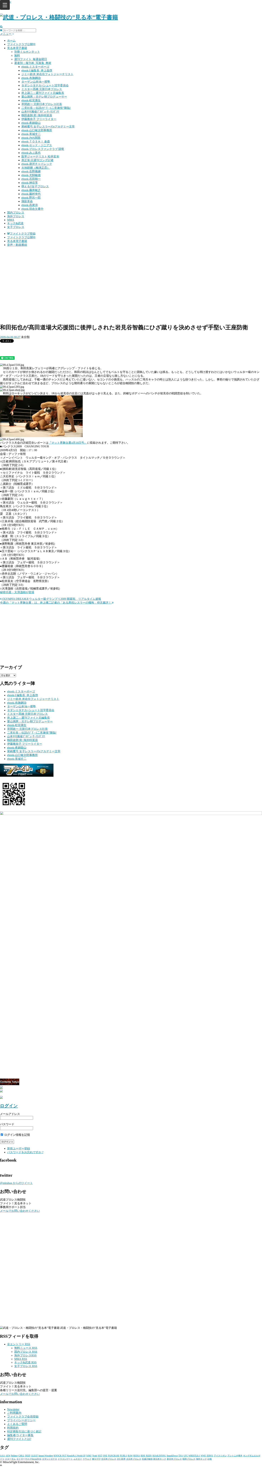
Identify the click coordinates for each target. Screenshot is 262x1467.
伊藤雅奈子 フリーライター (38, 119)
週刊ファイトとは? (19, 1438)
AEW (8, 1455)
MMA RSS (20, 1358)
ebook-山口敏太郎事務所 (36, 130)
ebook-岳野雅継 (31, 171)
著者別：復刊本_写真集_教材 (32, 62)
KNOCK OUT (60, 1455)
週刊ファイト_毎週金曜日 (30, 59)
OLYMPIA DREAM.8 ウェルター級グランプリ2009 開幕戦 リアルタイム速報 (51, 598)
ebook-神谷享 (29, 182)
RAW (130, 1455)
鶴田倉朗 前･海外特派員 (36, 115)
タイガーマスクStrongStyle (28, 1459)
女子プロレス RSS (25, 1366)
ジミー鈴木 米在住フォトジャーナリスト (47, 74)
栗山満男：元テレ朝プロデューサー (44, 96)
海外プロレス (15, 216)
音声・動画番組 (17, 244)
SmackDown (172, 1455)
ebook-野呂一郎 (31, 197)
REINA (136, 1455)
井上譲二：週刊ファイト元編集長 (42, 92)
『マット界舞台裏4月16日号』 (67, 442)
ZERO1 (210, 1455)
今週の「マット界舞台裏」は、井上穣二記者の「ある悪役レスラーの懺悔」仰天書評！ (56, 602)
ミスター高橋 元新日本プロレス (41, 89)
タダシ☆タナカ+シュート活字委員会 (45, 85)
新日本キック (159, 1459)
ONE (105, 1455)
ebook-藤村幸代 (31, 193)
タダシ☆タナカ (49, 1459)
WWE (203, 1455)
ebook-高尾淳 (29, 205)
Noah (94, 1455)
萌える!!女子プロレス (35, 186)
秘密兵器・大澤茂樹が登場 (17, 592)
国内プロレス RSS (25, 1351)
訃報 (209, 1459)
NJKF (89, 1455)
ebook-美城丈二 (31, 134)
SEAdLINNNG (159, 1455)
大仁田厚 (121, 1459)
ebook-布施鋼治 (31, 77)
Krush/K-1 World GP (76, 1455)
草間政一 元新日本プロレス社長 (41, 104)
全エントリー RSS (18, 1344)
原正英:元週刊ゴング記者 (37, 160)
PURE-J (123, 1455)
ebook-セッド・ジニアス (36, 145)
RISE (143, 1455)
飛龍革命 (27, 201)
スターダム (10, 1459)
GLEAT (34, 1455)
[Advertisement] (131, 275)
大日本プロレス (133, 1459)
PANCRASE (113, 1455)
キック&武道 (15, 223)
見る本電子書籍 (17, 48)
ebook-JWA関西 (30, 137)
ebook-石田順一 (31, 178)
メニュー (6, 33)
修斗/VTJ (96, 1459)
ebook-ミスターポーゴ (35, 66)
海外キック (201, 1459)
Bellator (14, 1455)
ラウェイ (87, 1459)
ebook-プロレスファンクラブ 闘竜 (42, 148)
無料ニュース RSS (25, 1347)
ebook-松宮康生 (31, 100)
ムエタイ (77, 1459)
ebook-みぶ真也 (31, 152)
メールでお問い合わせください (20, 1210)
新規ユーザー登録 (18, 1148)
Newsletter (13, 1409)
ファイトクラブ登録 (22, 233)
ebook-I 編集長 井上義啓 (36, 70)
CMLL (21, 1455)
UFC (186, 1455)
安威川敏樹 (147, 1459)
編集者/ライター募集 (20, 1435)
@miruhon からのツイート (16, 1183)
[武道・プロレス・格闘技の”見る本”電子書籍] (59, 17)
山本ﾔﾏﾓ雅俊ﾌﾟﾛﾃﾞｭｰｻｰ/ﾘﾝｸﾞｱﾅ (40, 111)
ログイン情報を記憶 (17, 1134)
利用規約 (13, 1427)
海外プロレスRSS (25, 1355)
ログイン (9, 1106)
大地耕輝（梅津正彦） (35, 167)
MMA (10, 219)
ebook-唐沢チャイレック (36, 163)
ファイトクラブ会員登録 (22, 1416)
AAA (2, 1455)
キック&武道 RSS (25, 1362)
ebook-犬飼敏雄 (31, 175)
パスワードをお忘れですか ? (25, 1152)
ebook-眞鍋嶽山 (31, 122)
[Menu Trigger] (5, 5)
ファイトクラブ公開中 (21, 44)
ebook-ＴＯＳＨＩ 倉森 (35, 141)
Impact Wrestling (45, 1455)
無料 (17, 55)
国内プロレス (15, 212)
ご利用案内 (14, 1412)
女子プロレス (15, 227)
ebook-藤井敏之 (31, 190)
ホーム (11, 40)
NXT (100, 1455)
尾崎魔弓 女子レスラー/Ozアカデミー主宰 (48, 126)
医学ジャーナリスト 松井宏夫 (40, 156)
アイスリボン (220, 1455)
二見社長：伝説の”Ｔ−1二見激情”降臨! (46, 107)
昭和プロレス (189, 1459)
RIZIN (149, 1455)
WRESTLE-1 (194, 1455)
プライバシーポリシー (21, 1420)
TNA (180, 1455)
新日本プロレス (174, 1459)
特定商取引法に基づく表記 (24, 1431)
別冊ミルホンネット (27, 51)
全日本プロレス (108, 1459)
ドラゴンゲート (65, 1459)
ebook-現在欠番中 (32, 208)
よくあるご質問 (17, 1424)
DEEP (27, 1455)
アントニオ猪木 (234, 1455)
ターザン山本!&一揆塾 (35, 81)
